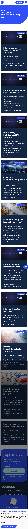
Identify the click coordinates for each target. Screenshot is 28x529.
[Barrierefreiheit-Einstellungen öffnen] (25, 266)
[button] (24, 497)
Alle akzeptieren (9, 526)
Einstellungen (5, 522)
